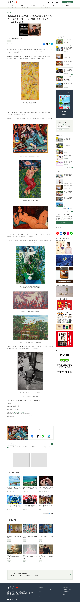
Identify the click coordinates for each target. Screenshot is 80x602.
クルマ (65, 124)
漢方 (62, 129)
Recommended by (46, 513)
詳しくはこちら (64, 222)
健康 (43, 5)
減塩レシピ (60, 126)
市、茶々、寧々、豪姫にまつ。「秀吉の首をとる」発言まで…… (68, 70)
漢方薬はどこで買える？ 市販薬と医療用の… (68, 156)
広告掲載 (64, 592)
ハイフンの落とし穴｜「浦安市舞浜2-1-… (68, 139)
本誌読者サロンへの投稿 (67, 589)
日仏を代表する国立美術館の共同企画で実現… (30, 537)
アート (9, 41)
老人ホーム (67, 127)
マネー (65, 126)
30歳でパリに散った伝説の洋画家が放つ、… (46, 557)
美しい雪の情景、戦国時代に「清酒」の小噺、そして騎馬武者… (68, 48)
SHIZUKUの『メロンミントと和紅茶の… (68, 150)
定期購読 (64, 114)
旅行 (22, 5)
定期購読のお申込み (66, 591)
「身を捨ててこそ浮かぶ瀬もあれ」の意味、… (68, 162)
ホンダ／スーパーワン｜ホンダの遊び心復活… (68, 145)
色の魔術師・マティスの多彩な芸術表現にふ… (14, 537)
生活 (53, 5)
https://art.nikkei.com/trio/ (18, 412)
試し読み (64, 111)
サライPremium (52, 592)
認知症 (69, 126)
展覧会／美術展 (17, 7)
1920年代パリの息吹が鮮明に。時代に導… (30, 557)
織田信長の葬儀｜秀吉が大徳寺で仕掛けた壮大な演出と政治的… (68, 63)
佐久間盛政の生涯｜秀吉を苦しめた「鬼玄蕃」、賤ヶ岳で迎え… (68, 41)
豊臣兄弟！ (60, 124)
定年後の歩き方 (60, 127)
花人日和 (40, 535)
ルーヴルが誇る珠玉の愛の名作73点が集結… (14, 557)
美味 (12, 5)
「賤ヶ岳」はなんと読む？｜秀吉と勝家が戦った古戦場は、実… (68, 85)
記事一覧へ (68, 167)
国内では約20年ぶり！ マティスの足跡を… (46, 537)
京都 (59, 129)
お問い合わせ (65, 596)
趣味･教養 (33, 5)
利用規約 (64, 594)
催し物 (12, 7)
